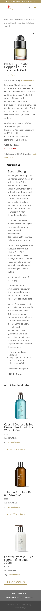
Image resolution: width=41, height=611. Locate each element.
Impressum (22, 594)
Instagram (29, 597)
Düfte (27, 19)
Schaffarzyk (20, 607)
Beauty (13, 19)
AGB (13, 594)
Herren (20, 19)
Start (6, 19)
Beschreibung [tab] (13, 165)
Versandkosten (27, 81)
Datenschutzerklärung (14, 597)
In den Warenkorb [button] (16, 449)
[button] (33, 33)
